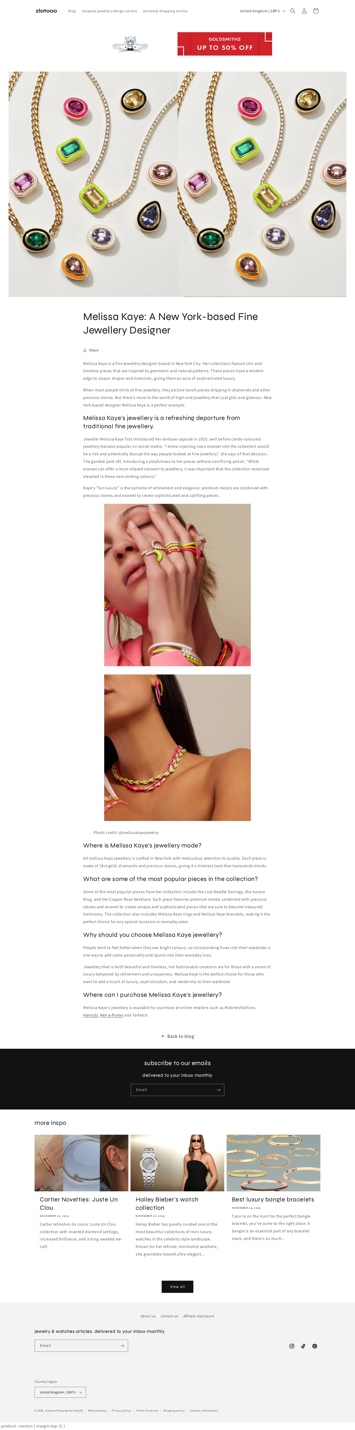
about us (148, 1316)
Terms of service (147, 1410)
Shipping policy (174, 1410)
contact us (169, 1316)
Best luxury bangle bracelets (273, 1199)
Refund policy (97, 1410)
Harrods (90, 1015)
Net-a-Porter (111, 1015)
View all (177, 1286)
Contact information (204, 1410)
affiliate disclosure (198, 1316)
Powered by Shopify (69, 1410)
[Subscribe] (218, 1090)
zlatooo (50, 1410)
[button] (293, 11)
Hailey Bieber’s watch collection (167, 1203)
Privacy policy (121, 1410)
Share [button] (94, 350)
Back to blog (180, 1036)
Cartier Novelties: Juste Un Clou (79, 1203)
